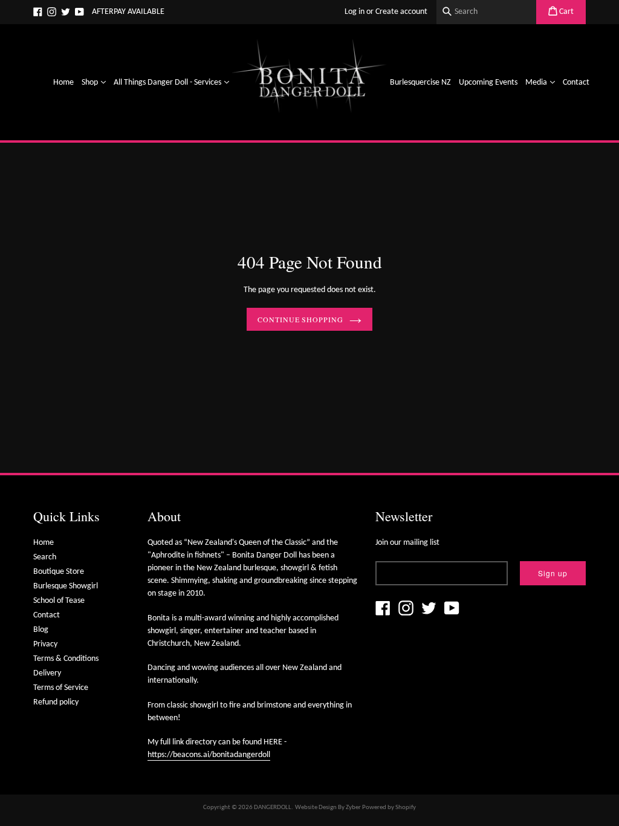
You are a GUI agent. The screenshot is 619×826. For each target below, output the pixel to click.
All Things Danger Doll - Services (173, 82)
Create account (401, 11)
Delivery (47, 673)
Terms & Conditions (66, 658)
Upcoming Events (488, 82)
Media (541, 82)
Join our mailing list (407, 542)
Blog (40, 629)
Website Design (316, 807)
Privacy (45, 644)
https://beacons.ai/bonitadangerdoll (208, 754)
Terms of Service (60, 687)
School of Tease (59, 600)
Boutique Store (58, 571)
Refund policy (56, 702)
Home (63, 82)
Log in (355, 11)
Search (44, 557)
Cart (565, 11)
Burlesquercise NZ (420, 82)
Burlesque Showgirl (65, 586)
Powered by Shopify (389, 807)
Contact (576, 82)
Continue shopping (300, 319)
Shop (95, 82)
